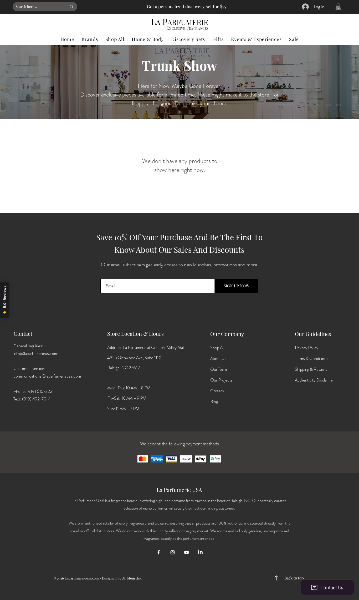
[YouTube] (186, 552)
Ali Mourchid (132, 578)
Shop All (217, 348)
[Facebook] (158, 552)
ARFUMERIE (187, 22)
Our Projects (221, 380)
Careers (217, 391)
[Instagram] (172, 552)
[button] (338, 6)
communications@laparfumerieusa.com (47, 376)
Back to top (294, 578)
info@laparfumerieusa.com (36, 353)
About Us (218, 358)
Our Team (218, 369)
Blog (214, 402)
